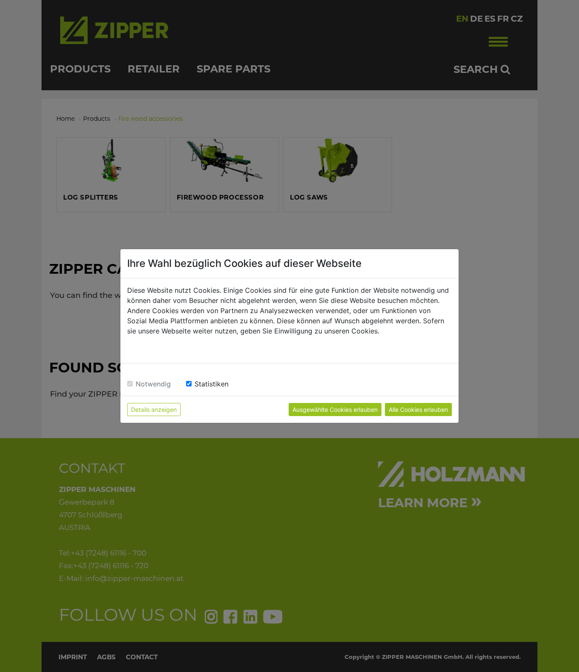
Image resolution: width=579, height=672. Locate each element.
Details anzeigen (154, 409)
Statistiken (211, 384)
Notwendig (153, 384)
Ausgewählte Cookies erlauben (335, 409)
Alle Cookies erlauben (418, 409)
